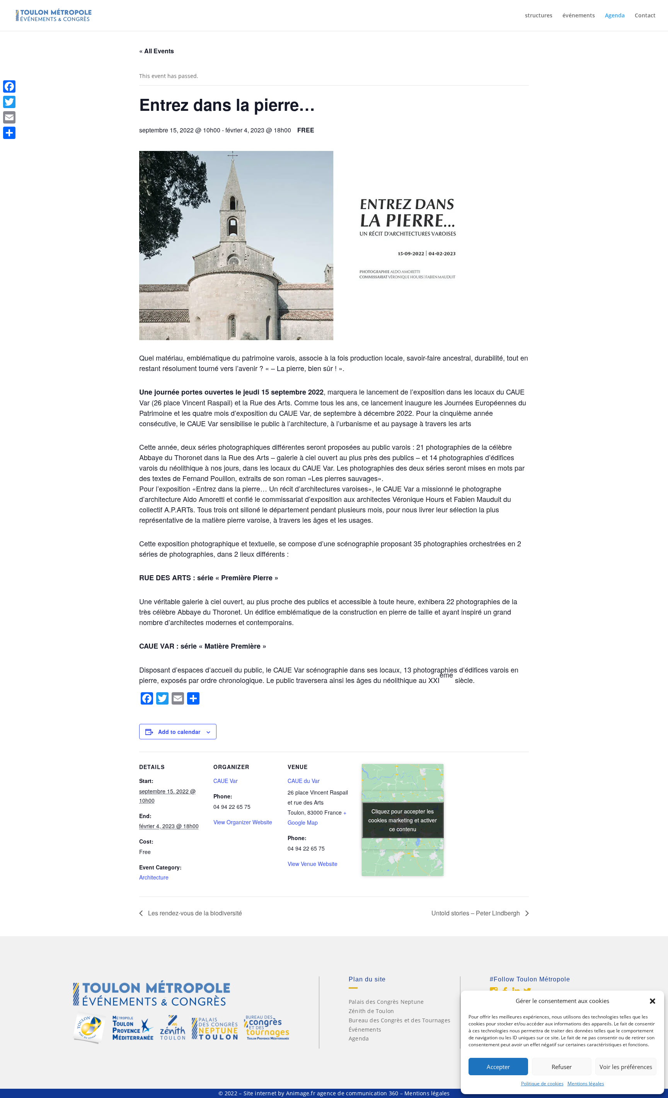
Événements (365, 1029)
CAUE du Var (304, 781)
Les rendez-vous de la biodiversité (194, 912)
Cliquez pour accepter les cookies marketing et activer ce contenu (402, 820)
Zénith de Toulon (371, 1011)
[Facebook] (9, 86)
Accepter (498, 1067)
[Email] (9, 117)
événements (578, 16)
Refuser (562, 1067)
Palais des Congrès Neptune (386, 1001)
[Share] (9, 133)
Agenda (615, 16)
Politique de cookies (542, 1083)
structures (538, 16)
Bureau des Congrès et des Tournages (399, 1020)
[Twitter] (9, 102)
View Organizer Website (242, 822)
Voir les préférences (626, 1067)
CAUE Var (225, 781)
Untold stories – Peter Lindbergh (476, 912)
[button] (652, 1001)
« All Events (156, 50)
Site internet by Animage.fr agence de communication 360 (321, 1093)
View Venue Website (312, 864)
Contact (645, 16)
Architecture (154, 877)
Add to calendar (179, 731)
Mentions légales (585, 1083)
